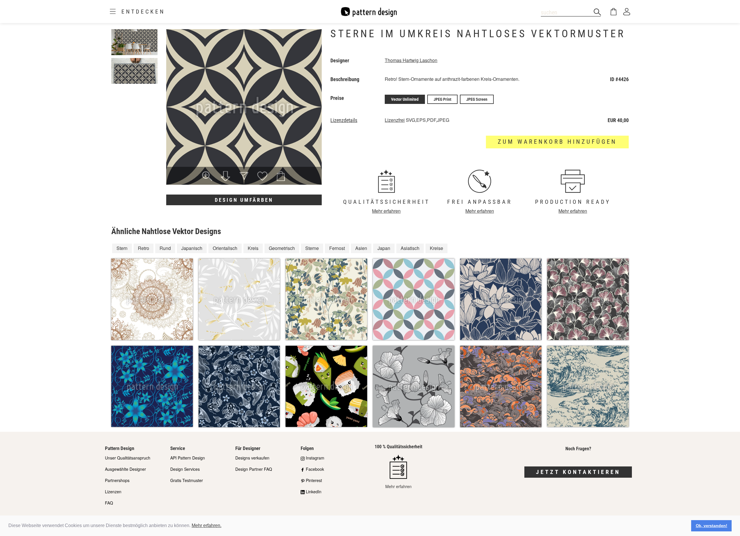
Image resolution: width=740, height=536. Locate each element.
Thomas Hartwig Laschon (411, 60)
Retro (143, 248)
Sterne (312, 248)
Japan (384, 248)
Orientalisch (225, 248)
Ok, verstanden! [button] (711, 525)
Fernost (337, 248)
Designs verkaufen (252, 458)
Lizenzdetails (343, 120)
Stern (121, 248)
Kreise (436, 248)
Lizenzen (113, 491)
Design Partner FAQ (253, 469)
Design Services (185, 469)
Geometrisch (282, 248)
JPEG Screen (476, 99)
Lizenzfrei (395, 120)
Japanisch (191, 248)
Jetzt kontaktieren (578, 471)
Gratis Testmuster (186, 480)
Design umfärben (244, 200)
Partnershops (117, 480)
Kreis (253, 248)
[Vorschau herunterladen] (225, 176)
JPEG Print (442, 99)
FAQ (109, 503)
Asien (361, 248)
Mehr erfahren (386, 211)
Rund (165, 248)
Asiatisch (410, 248)
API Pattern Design (187, 458)
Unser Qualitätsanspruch (127, 458)
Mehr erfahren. (206, 525)
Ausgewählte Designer (125, 469)
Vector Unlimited (405, 99)
